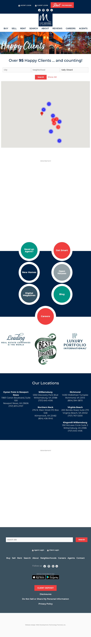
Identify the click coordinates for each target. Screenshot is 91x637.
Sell (14, 29)
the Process (62, 5)
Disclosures (45, 594)
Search (33, 29)
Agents (83, 29)
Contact (80, 558)
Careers (70, 29)
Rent (23, 29)
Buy (6, 29)
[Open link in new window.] (39, 9)
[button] (42, 114)
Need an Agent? (29, 250)
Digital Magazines (29, 294)
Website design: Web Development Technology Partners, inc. (45, 625)
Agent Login (26, 5)
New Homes (29, 272)
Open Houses (62, 272)
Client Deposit (45, 588)
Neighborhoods (48, 558)
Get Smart (62, 250)
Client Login (42, 5)
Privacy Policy (46, 604)
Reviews (57, 29)
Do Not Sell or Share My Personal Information (45, 599)
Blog (62, 294)
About (45, 29)
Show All (52, 77)
